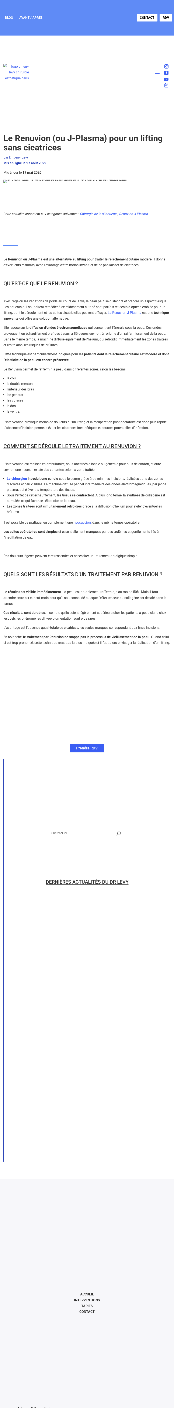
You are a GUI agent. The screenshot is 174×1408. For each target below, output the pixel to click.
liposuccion (82, 522)
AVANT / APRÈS (30, 18)
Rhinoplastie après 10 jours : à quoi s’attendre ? (59, 976)
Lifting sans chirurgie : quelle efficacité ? (54, 1079)
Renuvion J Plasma (133, 214)
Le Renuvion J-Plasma (124, 313)
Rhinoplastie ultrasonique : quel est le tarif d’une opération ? (74, 942)
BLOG (9, 18)
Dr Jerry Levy (19, 157)
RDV (166, 18)
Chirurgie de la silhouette (98, 214)
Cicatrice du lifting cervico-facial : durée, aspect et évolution (74, 1113)
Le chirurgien (17, 479)
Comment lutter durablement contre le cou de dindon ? (68, 1045)
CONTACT (147, 18)
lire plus (17, 915)
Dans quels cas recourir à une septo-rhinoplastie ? (63, 908)
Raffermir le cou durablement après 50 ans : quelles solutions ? (76, 1010)
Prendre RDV (87, 748)
